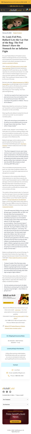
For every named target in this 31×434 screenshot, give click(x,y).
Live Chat (17, 370)
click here (17, 310)
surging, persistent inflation (10, 63)
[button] (15, 399)
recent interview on (17, 199)
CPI (10, 326)
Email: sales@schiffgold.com (17, 373)
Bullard (7, 326)
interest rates (8, 328)
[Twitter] (7, 392)
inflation (22, 326)
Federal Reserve (15, 326)
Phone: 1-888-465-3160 (17, 375)
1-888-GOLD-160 (16, 6)
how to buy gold (19, 316)
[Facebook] (3, 392)
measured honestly (7, 207)
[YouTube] (10, 392)
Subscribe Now (15, 421)
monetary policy (16, 328)
